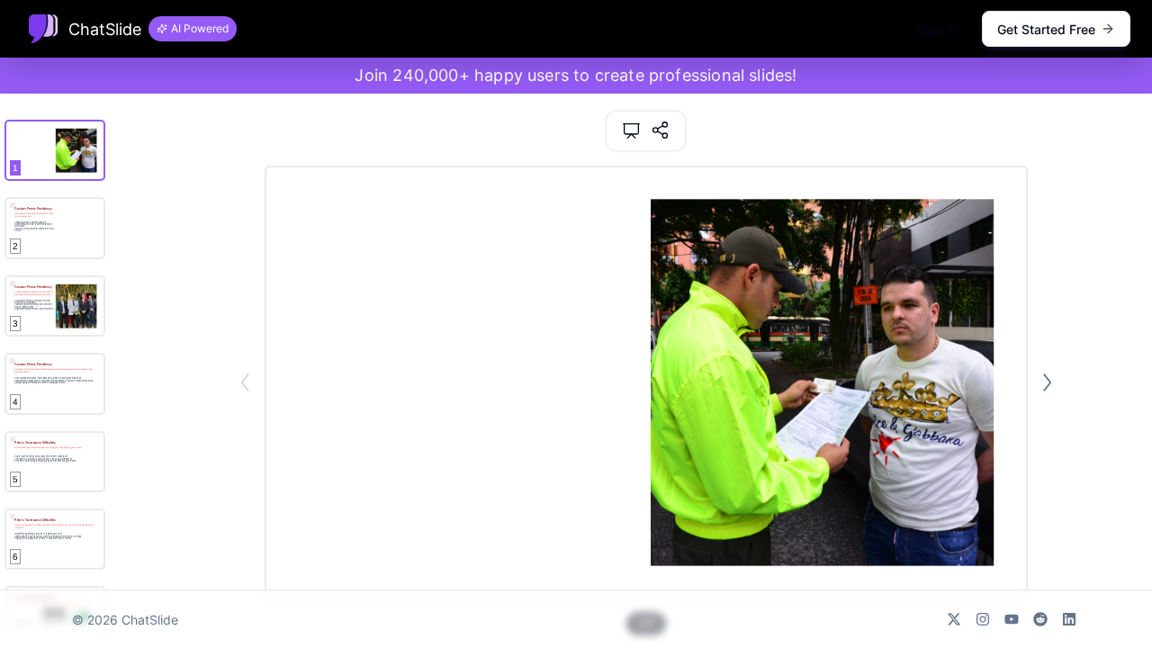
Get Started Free (1046, 29)
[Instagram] (983, 619)
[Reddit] (1040, 619)
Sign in (937, 29)
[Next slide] (1047, 382)
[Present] (631, 131)
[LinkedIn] (1069, 619)
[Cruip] (43, 28)
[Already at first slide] (245, 382)
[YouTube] (1011, 619)
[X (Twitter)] (954, 619)
